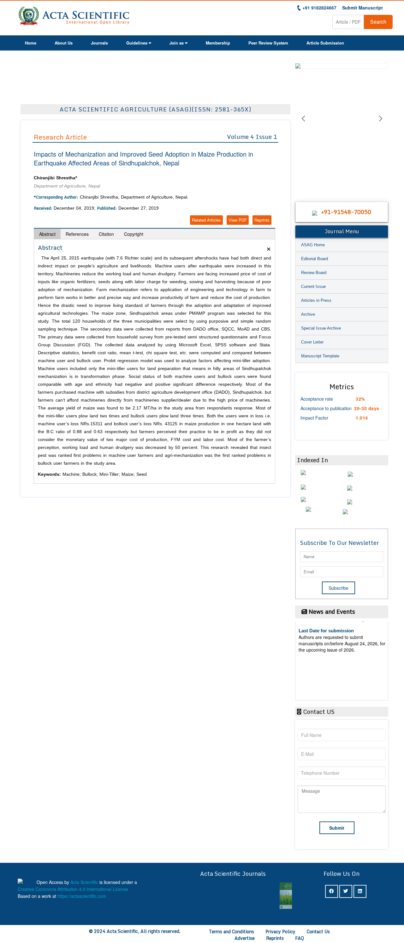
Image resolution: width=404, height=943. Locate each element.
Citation (106, 234)
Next (380, 126)
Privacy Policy (280, 931)
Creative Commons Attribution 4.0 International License (73, 889)
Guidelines (136, 43)
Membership (218, 43)
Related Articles (206, 220)
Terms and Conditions (231, 931)
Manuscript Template (320, 356)
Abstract (47, 234)
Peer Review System (268, 43)
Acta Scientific (84, 882)
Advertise (245, 938)
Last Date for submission (326, 680)
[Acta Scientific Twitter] (345, 891)
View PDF (238, 220)
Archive (308, 314)
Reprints (262, 220)
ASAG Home (313, 244)
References (77, 234)
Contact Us (318, 931)
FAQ (299, 938)
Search (378, 21)
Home (30, 43)
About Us (64, 43)
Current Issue (313, 286)
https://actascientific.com (81, 896)
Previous (303, 126)
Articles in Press (316, 300)
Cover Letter (312, 342)
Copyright (133, 234)
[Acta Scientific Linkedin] (360, 891)
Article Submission (325, 43)
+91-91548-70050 (346, 212)
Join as (176, 43)
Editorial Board (314, 258)
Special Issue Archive (321, 328)
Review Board (313, 272)
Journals (99, 43)
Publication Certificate (323, 656)
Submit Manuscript (362, 7)
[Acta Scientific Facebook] (331, 891)
